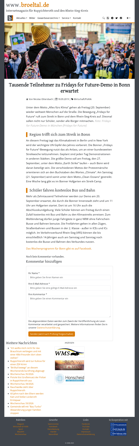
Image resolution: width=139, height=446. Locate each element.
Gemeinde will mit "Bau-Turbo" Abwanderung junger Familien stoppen (26, 410)
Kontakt (77, 18)
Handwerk (53, 426)
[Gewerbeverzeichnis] (69, 352)
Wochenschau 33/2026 (22, 403)
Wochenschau (20, 434)
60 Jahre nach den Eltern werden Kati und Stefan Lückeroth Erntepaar (27, 397)
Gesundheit (53, 434)
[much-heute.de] (118, 429)
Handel (53, 431)
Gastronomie (53, 424)
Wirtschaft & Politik (20, 426)
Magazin (20, 424)
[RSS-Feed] (108, 18)
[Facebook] (121, 18)
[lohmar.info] (118, 433)
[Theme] (128, 18)
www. (27, 5)
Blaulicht (20, 431)
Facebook (86, 424)
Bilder (32, 18)
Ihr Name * (34, 273)
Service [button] (65, 18)
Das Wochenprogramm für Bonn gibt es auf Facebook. (59, 248)
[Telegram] (112, 18)
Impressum (85, 431)
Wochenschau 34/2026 (22, 383)
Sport (20, 429)
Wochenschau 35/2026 (22, 374)
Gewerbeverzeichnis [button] (47, 18)
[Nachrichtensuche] (103, 18)
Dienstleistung (53, 429)
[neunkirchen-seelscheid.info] (118, 424)
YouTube (85, 426)
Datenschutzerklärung (48, 327)
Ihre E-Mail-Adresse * (39, 283)
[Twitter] (116, 18)
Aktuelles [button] (21, 18)
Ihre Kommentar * (37, 294)
